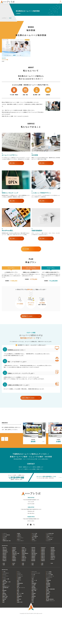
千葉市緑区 (23, 547)
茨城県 (23, 563)
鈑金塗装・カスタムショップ (50, 600)
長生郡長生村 (52, 559)
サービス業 (33, 574)
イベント (18, 571)
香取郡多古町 (24, 560)
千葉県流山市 (24, 556)
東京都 (4, 563)
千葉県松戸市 (4, 556)
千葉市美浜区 (33, 547)
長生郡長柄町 (43, 559)
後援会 (18, 590)
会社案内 (33, 539)
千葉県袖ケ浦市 (24, 557)
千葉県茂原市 (14, 557)
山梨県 (42, 563)
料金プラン (19, 539)
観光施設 (47, 597)
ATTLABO (31, 606)
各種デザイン (5, 539)
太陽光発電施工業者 (5, 587)
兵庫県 (4, 564)
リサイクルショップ (49, 577)
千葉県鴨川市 (43, 560)
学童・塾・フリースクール (21, 587)
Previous (2, 439)
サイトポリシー (34, 540)
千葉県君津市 (43, 550)
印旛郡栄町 (13, 550)
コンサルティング (19, 574)
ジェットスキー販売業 (49, 574)
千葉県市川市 (52, 553)
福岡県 (42, 564)
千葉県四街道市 (53, 550)
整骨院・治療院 (34, 590)
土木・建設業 (34, 584)
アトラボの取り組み (49, 539)
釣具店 (33, 600)
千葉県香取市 (14, 560)
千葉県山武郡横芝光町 (25, 553)
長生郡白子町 (24, 559)
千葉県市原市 (43, 553)
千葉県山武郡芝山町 (34, 553)
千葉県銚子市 (43, 557)
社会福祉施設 (34, 593)
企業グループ (19, 580)
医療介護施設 (48, 583)
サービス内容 (5, 536)
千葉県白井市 (43, 556)
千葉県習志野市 (53, 556)
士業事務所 (33, 586)
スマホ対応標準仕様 (35, 536)
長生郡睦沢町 (14, 559)
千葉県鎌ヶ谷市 (53, 557)
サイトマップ (48, 540)
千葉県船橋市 (4, 557)
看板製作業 (4, 593)
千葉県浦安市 (33, 556)
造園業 (3, 600)
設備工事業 (4, 599)
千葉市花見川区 (43, 547)
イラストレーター (34, 571)
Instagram (30, 524)
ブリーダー (4, 577)
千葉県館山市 (4, 560)
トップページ (5, 533)
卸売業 (3, 584)
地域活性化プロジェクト (6, 586)
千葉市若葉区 (52, 547)
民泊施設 (47, 590)
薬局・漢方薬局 (5, 597)
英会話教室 (47, 596)
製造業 (18, 597)
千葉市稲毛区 (14, 547)
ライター (33, 577)
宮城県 (23, 564)
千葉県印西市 (33, 550)
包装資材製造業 (34, 583)
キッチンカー (4, 574)
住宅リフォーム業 (34, 580)
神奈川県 (13, 563)
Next (6, 439)
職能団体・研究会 (5, 596)
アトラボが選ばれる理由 (50, 533)
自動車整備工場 (19, 596)
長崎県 (33, 564)
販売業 (33, 599)
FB (27, 524)
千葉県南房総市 (5, 550)
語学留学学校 (19, 599)
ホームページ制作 (34, 533)
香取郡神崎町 (33, 560)
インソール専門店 (48, 571)
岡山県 (52, 563)
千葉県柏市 (13, 556)
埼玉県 (33, 563)
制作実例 (18, 533)
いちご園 (4, 571)
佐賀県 (13, 564)
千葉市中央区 (4, 547)
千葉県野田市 (33, 557)
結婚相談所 (47, 593)
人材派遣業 (4, 580)
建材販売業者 (4, 590)
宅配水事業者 (34, 587)
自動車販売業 (34, 596)
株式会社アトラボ (7, 2)
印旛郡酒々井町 (24, 550)
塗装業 (18, 586)
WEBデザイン (19, 536)
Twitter (34, 524)
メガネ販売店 (19, 577)
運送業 (18, 600)
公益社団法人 (4, 583)
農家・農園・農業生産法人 (50, 599)
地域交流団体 (48, 584)
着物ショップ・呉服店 (20, 593)
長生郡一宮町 (4, 559)
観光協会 (33, 597)
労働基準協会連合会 (20, 583)
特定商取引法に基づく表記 (7, 540)
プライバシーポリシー (20, 540)
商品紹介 (18, 584)
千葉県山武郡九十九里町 (15, 553)
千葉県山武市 (4, 553)
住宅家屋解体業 (48, 580)
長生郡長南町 (33, 559)
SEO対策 (47, 536)
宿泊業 (47, 587)
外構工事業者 (48, 586)
